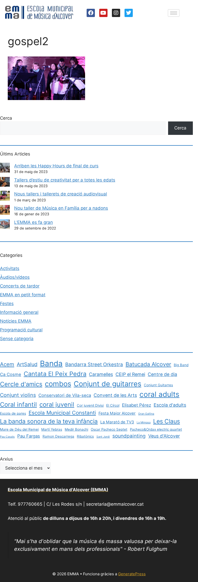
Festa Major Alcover (117, 413)
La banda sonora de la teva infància (49, 421)
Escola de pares (13, 413)
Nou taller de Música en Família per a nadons (61, 208)
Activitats (9, 268)
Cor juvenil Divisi (90, 405)
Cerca (6, 118)
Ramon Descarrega (58, 436)
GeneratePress (132, 573)
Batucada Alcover (148, 364)
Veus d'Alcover (164, 436)
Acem (7, 364)
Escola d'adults (170, 405)
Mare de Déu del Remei (19, 429)
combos (58, 383)
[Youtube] (103, 13)
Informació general (19, 312)
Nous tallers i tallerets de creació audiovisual (60, 193)
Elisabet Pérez (136, 405)
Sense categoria (17, 338)
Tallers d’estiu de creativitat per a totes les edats (64, 180)
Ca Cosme (10, 374)
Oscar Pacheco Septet (109, 429)
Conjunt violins (18, 395)
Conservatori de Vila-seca (64, 395)
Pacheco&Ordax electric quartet (156, 429)
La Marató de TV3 (117, 422)
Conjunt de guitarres (107, 384)
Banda (51, 363)
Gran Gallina (146, 413)
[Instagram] (116, 13)
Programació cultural (21, 329)
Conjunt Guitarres (158, 385)
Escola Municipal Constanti (62, 412)
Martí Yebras (51, 429)
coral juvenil (56, 404)
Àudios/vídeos (15, 277)
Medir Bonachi (76, 429)
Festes (7, 303)
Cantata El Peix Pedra (55, 374)
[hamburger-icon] (173, 13)
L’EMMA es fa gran (33, 222)
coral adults (159, 394)
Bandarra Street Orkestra (94, 364)
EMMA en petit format (22, 294)
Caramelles (101, 374)
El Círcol (112, 405)
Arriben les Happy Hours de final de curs (56, 165)
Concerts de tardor (19, 286)
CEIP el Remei (130, 374)
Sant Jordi (103, 436)
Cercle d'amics (21, 384)
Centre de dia (162, 374)
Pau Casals (7, 436)
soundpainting (129, 436)
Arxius (6, 459)
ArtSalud (27, 364)
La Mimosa (144, 422)
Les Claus (166, 421)
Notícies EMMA (15, 321)
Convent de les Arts (115, 395)
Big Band (181, 365)
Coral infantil (18, 404)
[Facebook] (91, 13)
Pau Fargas (28, 436)
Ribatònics (85, 436)
